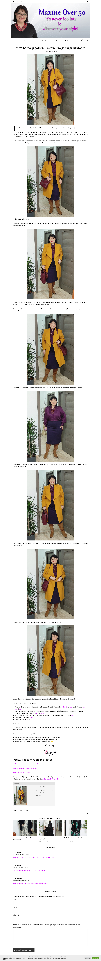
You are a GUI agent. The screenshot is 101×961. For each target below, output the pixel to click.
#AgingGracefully (20, 40)
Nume (15, 900)
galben (21, 810)
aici (64, 707)
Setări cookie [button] (88, 958)
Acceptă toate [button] (95, 958)
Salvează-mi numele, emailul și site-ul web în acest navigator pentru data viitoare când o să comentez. (47, 925)
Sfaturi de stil (32, 40)
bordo (15, 810)
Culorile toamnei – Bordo (21, 773)
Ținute (58, 40)
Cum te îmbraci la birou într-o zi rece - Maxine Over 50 (31, 884)
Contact (28, 1)
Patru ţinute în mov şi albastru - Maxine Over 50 (29, 870)
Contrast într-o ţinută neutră (22, 838)
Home (14, 1)
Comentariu (17, 928)
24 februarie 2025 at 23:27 (21, 881)
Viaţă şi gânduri (81, 40)
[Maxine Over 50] (50, 20)
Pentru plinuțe (42, 40)
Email (15, 907)
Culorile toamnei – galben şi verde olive (26, 764)
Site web (16, 915)
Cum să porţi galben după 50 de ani (25, 768)
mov (26, 810)
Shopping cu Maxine (68, 40)
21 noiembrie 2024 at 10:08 (21, 854)
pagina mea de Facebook (50, 779)
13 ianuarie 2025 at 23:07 (20, 868)
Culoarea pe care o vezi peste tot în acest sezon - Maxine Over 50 (34, 857)
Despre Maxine (21, 1)
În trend (51, 40)
